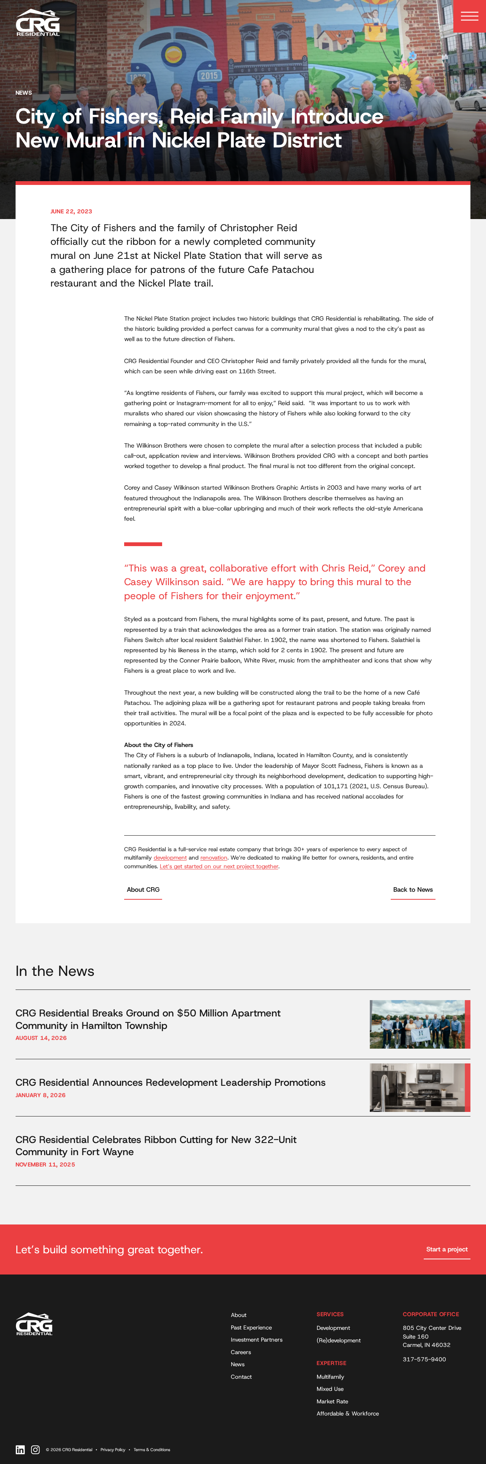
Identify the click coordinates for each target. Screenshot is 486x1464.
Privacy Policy (113, 1449)
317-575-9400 (424, 1359)
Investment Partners (256, 1339)
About (238, 1315)
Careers (241, 1352)
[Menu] (469, 16)
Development (333, 1328)
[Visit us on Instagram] (35, 1450)
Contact (241, 1377)
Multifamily (330, 1377)
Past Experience (251, 1327)
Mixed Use (330, 1389)
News (238, 1364)
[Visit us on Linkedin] (20, 1450)
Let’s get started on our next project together (219, 866)
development (170, 857)
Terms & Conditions (152, 1449)
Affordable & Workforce (348, 1413)
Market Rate (332, 1401)
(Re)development (339, 1340)
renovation (213, 857)
